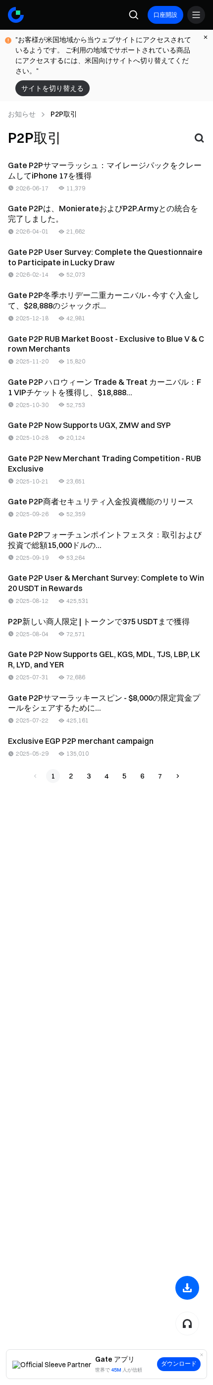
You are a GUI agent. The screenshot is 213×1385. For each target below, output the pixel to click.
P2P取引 (64, 114)
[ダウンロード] (187, 1288)
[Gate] (16, 15)
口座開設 (165, 14)
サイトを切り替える (52, 88)
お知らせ (22, 114)
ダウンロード (179, 1363)
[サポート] (187, 1323)
